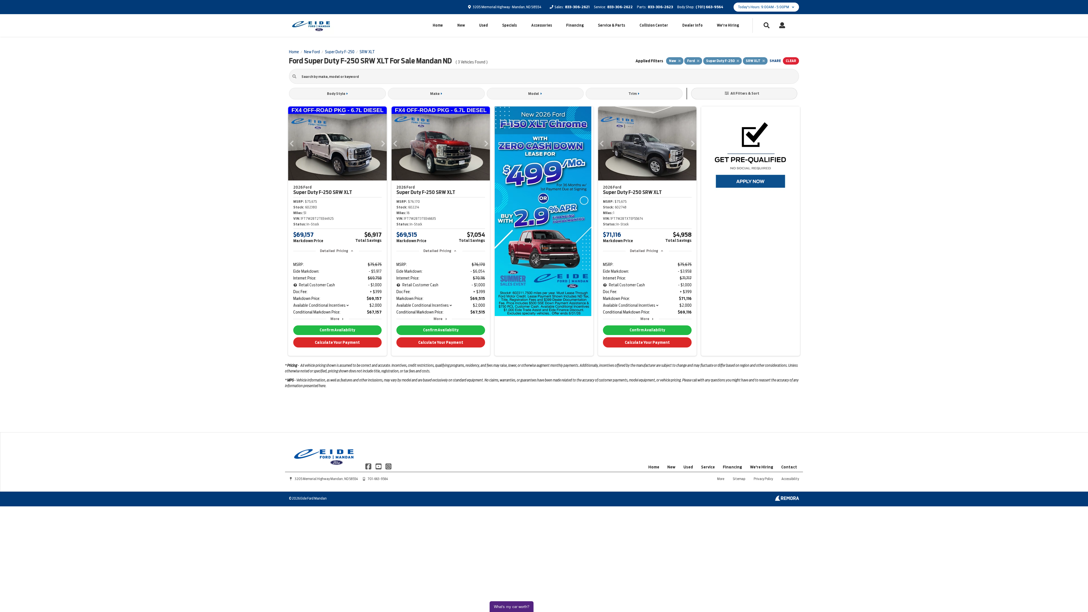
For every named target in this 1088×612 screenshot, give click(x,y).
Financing (575, 25)
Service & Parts (611, 25)
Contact (789, 467)
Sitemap (739, 479)
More (334, 319)
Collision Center (653, 25)
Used (483, 25)
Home (438, 25)
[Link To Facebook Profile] (369, 466)
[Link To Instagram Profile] (388, 466)
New (461, 25)
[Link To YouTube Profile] (379, 466)
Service (708, 467)
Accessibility (790, 479)
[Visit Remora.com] (787, 499)
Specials (509, 25)
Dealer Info (692, 25)
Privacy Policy (763, 479)
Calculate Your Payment (337, 342)
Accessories (541, 25)
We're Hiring (728, 25)
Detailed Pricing (334, 251)
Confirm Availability (337, 330)
